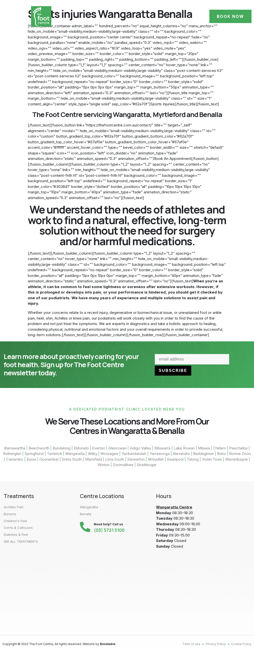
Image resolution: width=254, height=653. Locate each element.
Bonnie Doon (240, 453)
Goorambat (49, 459)
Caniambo (14, 459)
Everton (98, 448)
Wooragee (109, 453)
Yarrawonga (160, 453)
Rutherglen (12, 453)
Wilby (92, 453)
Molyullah (156, 459)
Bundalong (61, 448)
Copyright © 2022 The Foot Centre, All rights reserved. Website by (59, 644)
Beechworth (39, 448)
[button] (14, 16)
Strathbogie (146, 464)
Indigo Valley (140, 448)
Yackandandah (134, 453)
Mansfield (93, 459)
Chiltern (219, 448)
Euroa (31, 459)
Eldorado (81, 448)
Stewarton (136, 459)
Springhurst (34, 453)
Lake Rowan (184, 448)
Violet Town (212, 459)
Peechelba (238, 448)
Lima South (114, 459)
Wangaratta (75, 453)
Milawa (204, 448)
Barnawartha (14, 448)
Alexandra (181, 453)
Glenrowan (117, 448)
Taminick (54, 453)
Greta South (72, 459)
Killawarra (162, 448)
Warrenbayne (236, 459)
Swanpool (175, 459)
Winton (104, 464)
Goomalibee (123, 464)
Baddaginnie (203, 453)
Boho (221, 453)
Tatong (193, 459)
